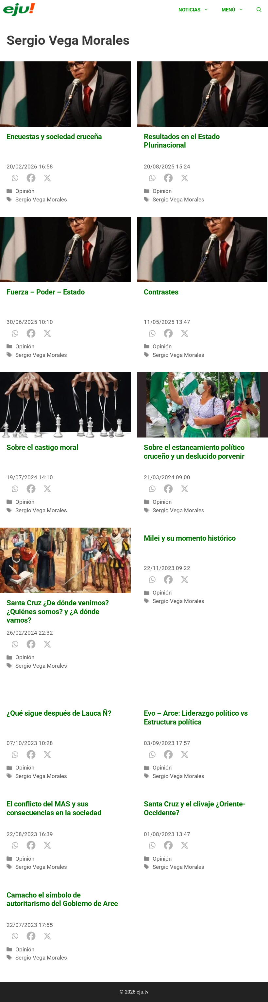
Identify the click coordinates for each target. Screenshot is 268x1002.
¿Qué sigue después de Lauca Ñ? (59, 713)
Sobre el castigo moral (42, 447)
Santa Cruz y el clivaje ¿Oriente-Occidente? (195, 808)
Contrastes (161, 292)
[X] (47, 178)
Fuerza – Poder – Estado (46, 292)
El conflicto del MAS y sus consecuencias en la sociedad (54, 808)
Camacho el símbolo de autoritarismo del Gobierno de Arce (62, 899)
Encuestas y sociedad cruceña (54, 137)
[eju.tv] (20, 10)
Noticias (189, 10)
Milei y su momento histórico (190, 538)
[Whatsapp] (14, 178)
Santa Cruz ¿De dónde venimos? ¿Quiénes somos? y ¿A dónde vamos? (58, 611)
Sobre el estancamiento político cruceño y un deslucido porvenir (194, 451)
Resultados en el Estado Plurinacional (182, 141)
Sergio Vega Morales (41, 199)
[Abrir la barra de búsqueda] (259, 10)
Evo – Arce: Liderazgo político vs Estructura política (196, 717)
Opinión (24, 191)
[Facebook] (31, 178)
